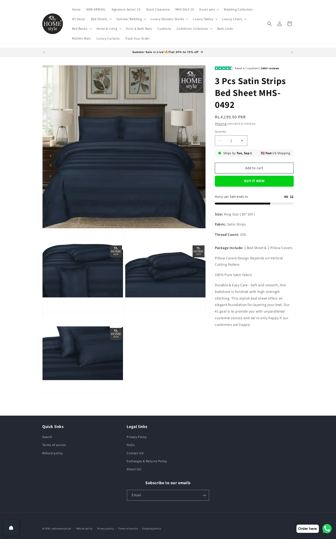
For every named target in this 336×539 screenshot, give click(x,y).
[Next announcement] (292, 52)
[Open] (11, 528)
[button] (209, 9)
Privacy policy (105, 528)
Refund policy (52, 453)
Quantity (220, 131)
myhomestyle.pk (61, 528)
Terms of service (54, 445)
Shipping (221, 123)
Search (47, 437)
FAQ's (131, 445)
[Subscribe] (204, 495)
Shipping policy (151, 528)
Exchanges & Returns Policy (147, 461)
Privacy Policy (137, 437)
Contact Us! (135, 453)
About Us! (134, 469)
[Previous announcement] (44, 52)
